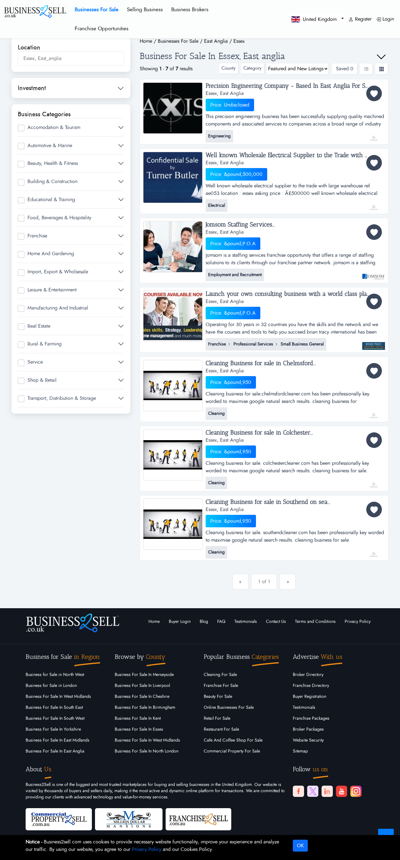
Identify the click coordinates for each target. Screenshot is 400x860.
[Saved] (374, 93)
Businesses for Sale (96, 9)
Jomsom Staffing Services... (240, 224)
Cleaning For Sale (220, 675)
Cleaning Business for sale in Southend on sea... (268, 502)
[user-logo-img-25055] (373, 412)
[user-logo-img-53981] (373, 204)
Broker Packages (308, 729)
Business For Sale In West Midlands (58, 696)
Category (252, 68)
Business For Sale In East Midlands (57, 740)
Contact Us (276, 621)
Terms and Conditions (315, 621)
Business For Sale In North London (146, 751)
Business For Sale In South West (55, 718)
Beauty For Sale (218, 696)
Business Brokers (189, 9)
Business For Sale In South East (54, 707)
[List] (366, 68)
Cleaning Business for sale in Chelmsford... (261, 363)
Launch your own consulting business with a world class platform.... (295, 294)
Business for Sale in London (51, 686)
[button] (317, 18)
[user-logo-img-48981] (373, 343)
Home (154, 621)
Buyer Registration (309, 696)
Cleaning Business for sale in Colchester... (259, 432)
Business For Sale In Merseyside (144, 675)
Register (362, 19)
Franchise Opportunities (101, 28)
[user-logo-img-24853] (373, 551)
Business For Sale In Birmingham (145, 707)
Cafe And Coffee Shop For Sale (233, 740)
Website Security (308, 740)
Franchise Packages (311, 718)
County (229, 68)
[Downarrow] (381, 56)
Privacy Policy (358, 621)
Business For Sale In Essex (139, 729)
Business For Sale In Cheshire (142, 696)
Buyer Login (180, 621)
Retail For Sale (217, 718)
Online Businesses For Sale (229, 707)
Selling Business (145, 9)
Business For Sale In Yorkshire (53, 729)
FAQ (221, 621)
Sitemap (300, 751)
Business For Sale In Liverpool (142, 686)
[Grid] (381, 68)
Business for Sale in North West (55, 675)
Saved (344, 68)
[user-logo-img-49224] (373, 273)
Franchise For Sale (221, 686)
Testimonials (245, 621)
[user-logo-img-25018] (373, 481)
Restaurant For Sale (221, 729)
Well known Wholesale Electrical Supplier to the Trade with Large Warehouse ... (295, 155)
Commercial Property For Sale (232, 751)
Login (387, 19)
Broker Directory (308, 675)
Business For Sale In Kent (138, 718)
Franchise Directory (311, 686)
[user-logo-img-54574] (373, 135)
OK (300, 845)
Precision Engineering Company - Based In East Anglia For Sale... (291, 85)
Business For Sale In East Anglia (55, 751)
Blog (204, 621)
